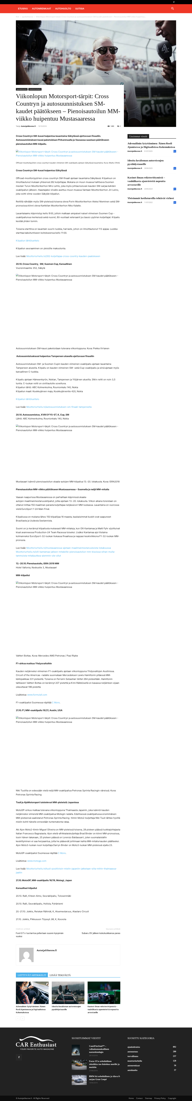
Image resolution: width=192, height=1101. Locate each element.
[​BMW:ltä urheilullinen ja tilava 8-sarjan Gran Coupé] (79, 1080)
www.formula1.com (37, 694)
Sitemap (148, 1098)
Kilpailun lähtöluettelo (27, 240)
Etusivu (23, 8)
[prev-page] (18, 1018)
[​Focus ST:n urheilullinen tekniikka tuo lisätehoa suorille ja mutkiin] (79, 1065)
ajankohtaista (27, 16)
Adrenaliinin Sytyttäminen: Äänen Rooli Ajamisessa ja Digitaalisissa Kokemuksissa (30, 1009)
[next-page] (22, 1018)
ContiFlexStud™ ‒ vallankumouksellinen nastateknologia (99, 1049)
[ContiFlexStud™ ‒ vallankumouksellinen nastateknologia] (76, 1050)
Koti (17, 16)
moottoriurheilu (35, 89)
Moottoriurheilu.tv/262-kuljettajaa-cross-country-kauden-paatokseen (63, 256)
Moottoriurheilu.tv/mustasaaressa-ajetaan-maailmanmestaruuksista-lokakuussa (68, 547)
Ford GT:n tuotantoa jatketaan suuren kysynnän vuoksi (39, 935)
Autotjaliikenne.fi (28, 126)
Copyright (172, 1098)
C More (56, 702)
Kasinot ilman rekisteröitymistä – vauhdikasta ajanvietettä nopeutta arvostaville (103, 1009)
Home (131, 1098)
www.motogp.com (36, 860)
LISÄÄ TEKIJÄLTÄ (60, 975)
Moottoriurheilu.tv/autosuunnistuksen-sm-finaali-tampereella (59, 406)
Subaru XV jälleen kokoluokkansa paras (101, 933)
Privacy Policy (160, 1098)
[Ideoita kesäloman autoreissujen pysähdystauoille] (68, 993)
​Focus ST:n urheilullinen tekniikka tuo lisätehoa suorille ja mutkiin (104, 1064)
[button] (172, 8)
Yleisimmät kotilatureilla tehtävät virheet (151, 198)
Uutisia (79, 8)
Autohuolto (63, 8)
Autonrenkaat (41, 8)
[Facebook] (174, 2)
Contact (139, 1098)
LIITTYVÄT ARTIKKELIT (32, 975)
